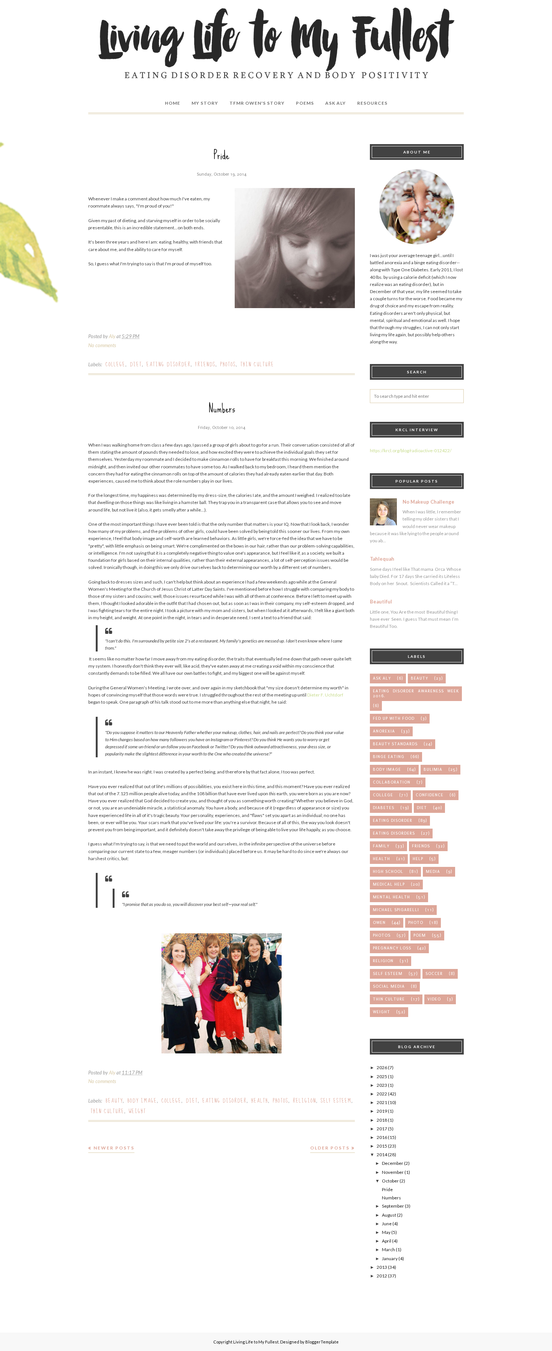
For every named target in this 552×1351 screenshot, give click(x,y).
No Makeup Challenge (428, 502)
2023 (382, 1085)
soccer (434, 973)
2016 (382, 1137)
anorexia (384, 731)
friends (205, 364)
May (386, 1232)
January (390, 1258)
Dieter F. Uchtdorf (325, 695)
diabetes (383, 807)
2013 (382, 1267)
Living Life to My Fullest (256, 1341)
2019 (382, 1111)
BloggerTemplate (322, 1341)
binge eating (388, 756)
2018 (382, 1120)
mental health (391, 897)
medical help (389, 884)
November (393, 1172)
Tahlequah (382, 559)
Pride (221, 155)
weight (137, 1111)
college (115, 364)
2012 (382, 1276)
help (418, 858)
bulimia (433, 769)
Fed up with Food (394, 718)
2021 (382, 1102)
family (381, 846)
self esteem (336, 1100)
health (259, 1100)
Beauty (114, 1100)
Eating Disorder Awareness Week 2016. (416, 693)
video (434, 999)
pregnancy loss (392, 948)
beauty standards (395, 744)
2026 (382, 1067)
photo (415, 922)
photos (228, 364)
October (390, 1181)
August (389, 1215)
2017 (382, 1128)
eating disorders (394, 833)
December (392, 1163)
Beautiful (381, 602)
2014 (382, 1154)
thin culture (257, 364)
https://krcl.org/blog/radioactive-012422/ (410, 450)
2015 (382, 1146)
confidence (429, 795)
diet (136, 364)
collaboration (391, 782)
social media (389, 986)
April (386, 1241)
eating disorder (168, 364)
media (433, 871)
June (387, 1223)
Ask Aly (382, 678)
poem (419, 935)
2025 (382, 1076)
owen (379, 922)
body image (142, 1100)
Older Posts (330, 1148)
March (388, 1249)
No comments (102, 345)
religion (304, 1100)
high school (388, 871)
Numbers (221, 408)
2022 (382, 1094)
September (393, 1206)
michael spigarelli (396, 909)
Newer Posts (114, 1148)
